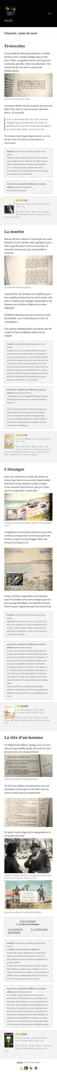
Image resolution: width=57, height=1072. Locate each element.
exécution (41, 214)
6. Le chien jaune (39, 929)
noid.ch (20, 1062)
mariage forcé (28, 452)
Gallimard (29, 712)
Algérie (17, 720)
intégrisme (47, 449)
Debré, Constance (23, 204)
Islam (11, 452)
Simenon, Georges (22, 1038)
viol (20, 454)
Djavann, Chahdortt (23, 439)
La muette (14, 231)
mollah (38, 452)
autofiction (22, 214)
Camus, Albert (39, 710)
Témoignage (44, 212)
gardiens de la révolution (31, 449)
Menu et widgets (50, 16)
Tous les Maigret (28, 921)
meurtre (38, 720)
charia (18, 449)
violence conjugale (29, 454)
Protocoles (14, 46)
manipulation (29, 1048)
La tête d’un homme (23, 737)
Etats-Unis (32, 214)
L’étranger (14, 469)
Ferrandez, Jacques (24, 710)
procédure (16, 217)
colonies (30, 720)
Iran (6, 452)
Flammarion (45, 204)
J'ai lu (48, 439)
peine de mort (40, 1048)
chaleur (24, 720)
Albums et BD (42, 717)
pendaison (13, 454)
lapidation (18, 452)
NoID (8, 20)
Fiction (41, 446)
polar (6, 1051)
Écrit (36, 212)
